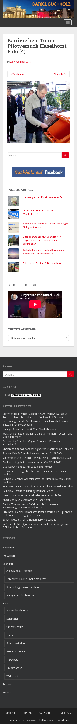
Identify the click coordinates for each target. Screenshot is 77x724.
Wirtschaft (12, 676)
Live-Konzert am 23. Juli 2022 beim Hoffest (27, 466)
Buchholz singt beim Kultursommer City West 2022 (32, 462)
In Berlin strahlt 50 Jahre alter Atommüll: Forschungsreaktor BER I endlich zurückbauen (37, 525)
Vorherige (19, 74)
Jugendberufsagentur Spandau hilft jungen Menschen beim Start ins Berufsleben (42, 240)
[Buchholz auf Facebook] (38, 172)
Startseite (8, 547)
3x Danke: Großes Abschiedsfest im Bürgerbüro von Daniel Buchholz (37, 480)
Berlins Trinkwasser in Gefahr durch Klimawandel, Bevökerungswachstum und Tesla (31, 506)
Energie (10, 635)
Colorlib (41, 720)
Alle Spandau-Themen (19, 570)
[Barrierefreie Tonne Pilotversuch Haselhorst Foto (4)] (38, 111)
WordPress (63, 720)
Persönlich (9, 555)
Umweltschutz (14, 627)
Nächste (59, 74)
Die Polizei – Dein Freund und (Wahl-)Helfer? (38, 212)
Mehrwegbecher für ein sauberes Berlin (44, 197)
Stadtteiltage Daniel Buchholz (23, 587)
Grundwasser (14, 667)
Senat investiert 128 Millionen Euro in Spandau (29, 519)
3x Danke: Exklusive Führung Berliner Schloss (29, 491)
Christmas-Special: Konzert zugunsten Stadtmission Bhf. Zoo (38, 449)
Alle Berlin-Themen (17, 610)
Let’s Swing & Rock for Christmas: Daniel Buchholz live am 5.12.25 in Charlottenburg (36, 423)
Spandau (8, 563)
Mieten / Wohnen (16, 651)
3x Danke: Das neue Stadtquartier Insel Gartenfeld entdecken (38, 486)
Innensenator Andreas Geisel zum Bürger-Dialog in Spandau (46, 225)
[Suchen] (65, 155)
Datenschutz (46, 713)
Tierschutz (12, 659)
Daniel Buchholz (16, 720)
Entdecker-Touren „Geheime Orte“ (26, 579)
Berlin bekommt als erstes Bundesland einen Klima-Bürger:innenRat (44, 251)
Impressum (65, 713)
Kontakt (7, 692)
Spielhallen (12, 618)
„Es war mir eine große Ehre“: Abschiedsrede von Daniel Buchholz (35, 472)
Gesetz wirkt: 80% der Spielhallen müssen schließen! (33, 495)
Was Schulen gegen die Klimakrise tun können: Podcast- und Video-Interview (37, 435)
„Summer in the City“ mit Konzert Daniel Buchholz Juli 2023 (37, 457)
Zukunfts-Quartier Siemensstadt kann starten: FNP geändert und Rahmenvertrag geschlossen (37, 513)
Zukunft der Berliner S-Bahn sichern (42, 263)
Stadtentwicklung (16, 643)
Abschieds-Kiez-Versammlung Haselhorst (26, 499)
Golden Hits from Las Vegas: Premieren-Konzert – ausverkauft (32, 442)
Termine (7, 684)
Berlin (6, 603)
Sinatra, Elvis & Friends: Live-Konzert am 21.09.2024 (33, 453)
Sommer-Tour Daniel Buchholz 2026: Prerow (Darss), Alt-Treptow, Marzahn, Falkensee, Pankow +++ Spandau (36, 415)
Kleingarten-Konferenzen (20, 595)
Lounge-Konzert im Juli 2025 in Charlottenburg (29, 429)
